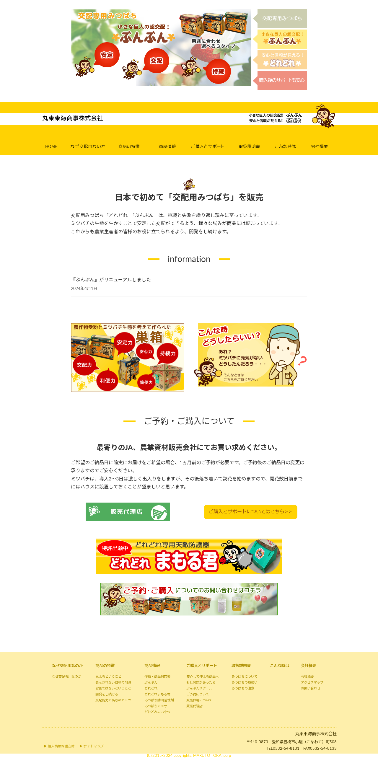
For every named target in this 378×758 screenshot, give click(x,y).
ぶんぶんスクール (199, 688)
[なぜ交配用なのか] (91, 139)
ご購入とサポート (201, 666)
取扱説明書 (241, 666)
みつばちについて (245, 676)
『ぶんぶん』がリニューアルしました (111, 280)
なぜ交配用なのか (67, 666)
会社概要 (308, 666)
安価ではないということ (113, 688)
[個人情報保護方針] (59, 746)
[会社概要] (321, 139)
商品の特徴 (105, 666)
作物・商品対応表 (157, 676)
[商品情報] (167, 139)
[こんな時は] (288, 139)
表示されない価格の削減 (113, 682)
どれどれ (150, 688)
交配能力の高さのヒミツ (113, 700)
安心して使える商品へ (202, 676)
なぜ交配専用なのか (66, 676)
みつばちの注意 (243, 688)
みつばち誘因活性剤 (159, 700)
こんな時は (279, 666)
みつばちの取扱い (245, 682)
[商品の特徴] (131, 139)
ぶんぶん (150, 682)
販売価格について (199, 700)
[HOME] (54, 139)
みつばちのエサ (155, 706)
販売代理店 (194, 706)
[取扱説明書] (251, 139)
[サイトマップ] (93, 746)
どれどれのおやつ (157, 712)
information (189, 259)
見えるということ (108, 676)
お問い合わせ (310, 688)
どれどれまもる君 (157, 694)
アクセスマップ (312, 682)
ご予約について (197, 694)
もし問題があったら (201, 682)
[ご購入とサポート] (209, 139)
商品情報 (152, 666)
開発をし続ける (106, 694)
